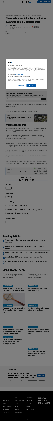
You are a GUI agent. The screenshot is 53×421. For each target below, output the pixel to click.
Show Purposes (21, 85)
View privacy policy (19, 74)
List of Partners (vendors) (13, 82)
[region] (26, 74)
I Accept (31, 85)
